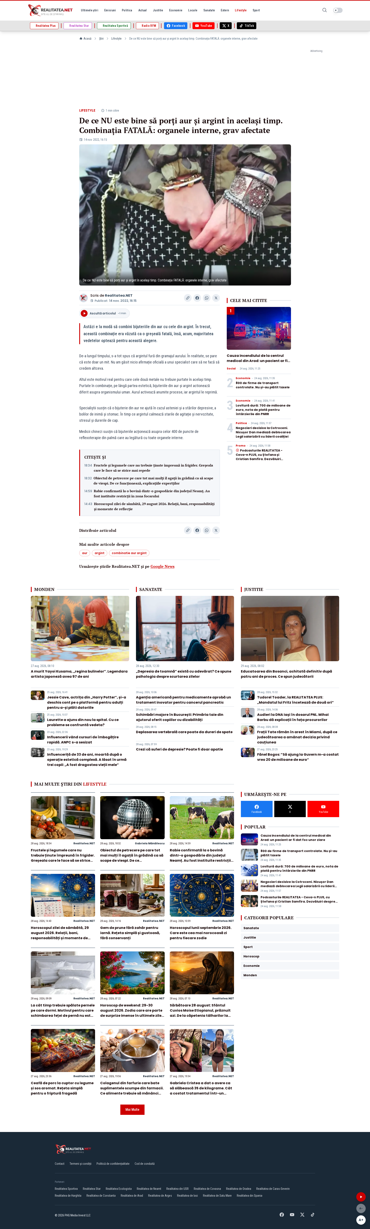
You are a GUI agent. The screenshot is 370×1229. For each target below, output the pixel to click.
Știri (101, 38)
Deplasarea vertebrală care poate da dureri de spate (184, 732)
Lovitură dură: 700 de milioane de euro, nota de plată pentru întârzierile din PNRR (263, 409)
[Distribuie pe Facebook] (197, 298)
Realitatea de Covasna (207, 1188)
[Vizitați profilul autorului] (83, 298)
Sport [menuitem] (256, 10)
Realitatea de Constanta (101, 1195)
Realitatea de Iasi (187, 1195)
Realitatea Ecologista (119, 1188)
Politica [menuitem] (127, 10)
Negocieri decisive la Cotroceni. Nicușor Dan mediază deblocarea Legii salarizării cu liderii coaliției (263, 432)
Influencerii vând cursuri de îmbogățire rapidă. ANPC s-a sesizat (83, 740)
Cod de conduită (145, 1163)
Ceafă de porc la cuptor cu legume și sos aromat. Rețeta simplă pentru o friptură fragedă (62, 1088)
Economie (243, 378)
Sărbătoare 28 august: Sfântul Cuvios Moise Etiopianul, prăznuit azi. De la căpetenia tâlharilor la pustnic (200, 1013)
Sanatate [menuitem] (209, 10)
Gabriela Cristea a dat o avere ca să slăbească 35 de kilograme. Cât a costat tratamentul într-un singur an (201, 1091)
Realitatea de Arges (160, 1195)
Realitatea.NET (119, 295)
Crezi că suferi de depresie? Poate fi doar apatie (179, 749)
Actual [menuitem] (142, 10)
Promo (241, 445)
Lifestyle (116, 38)
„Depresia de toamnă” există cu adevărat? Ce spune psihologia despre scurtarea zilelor (183, 674)
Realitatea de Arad (132, 1195)
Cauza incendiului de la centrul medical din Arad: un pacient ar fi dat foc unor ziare (257, 360)
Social (231, 368)
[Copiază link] (188, 298)
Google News (163, 566)
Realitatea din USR (177, 1188)
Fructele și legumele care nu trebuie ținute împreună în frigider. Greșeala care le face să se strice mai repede (153, 468)
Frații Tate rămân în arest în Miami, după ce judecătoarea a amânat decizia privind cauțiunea (297, 737)
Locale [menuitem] (192, 10)
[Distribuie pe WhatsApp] (206, 298)
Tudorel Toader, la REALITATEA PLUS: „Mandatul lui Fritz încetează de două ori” (295, 700)
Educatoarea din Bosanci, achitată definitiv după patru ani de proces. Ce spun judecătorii (286, 674)
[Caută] (324, 10)
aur (84, 553)
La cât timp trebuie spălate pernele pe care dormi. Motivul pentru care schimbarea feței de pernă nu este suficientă (63, 1013)
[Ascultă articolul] (361, 1197)
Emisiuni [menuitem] (110, 10)
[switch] (338, 10)
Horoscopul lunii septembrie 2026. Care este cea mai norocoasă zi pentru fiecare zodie (200, 932)
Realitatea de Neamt (149, 1188)
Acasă (87, 38)
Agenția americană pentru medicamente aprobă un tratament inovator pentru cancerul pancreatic (183, 700)
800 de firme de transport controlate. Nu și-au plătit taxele (263, 385)
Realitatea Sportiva (66, 1188)
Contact (59, 1163)
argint (99, 553)
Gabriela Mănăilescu (150, 843)
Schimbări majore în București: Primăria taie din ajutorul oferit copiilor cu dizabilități (179, 717)
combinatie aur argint (129, 553)
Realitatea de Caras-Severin (273, 1188)
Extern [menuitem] (225, 10)
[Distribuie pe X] (216, 298)
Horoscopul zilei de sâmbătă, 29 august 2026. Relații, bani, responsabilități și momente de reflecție (154, 506)
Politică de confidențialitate (113, 1163)
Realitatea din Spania (249, 1195)
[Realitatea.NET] (50, 10)
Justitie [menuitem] (158, 10)
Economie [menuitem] (175, 10)
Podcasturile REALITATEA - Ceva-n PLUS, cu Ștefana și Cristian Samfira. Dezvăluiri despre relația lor (259, 456)
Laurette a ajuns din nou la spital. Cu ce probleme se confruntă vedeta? (83, 722)
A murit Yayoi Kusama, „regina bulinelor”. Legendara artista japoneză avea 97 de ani (79, 674)
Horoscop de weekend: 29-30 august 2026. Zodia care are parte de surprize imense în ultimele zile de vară (131, 1013)
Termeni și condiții (80, 1163)
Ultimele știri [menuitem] (89, 10)
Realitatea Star (92, 1188)
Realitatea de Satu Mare (217, 1195)
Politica (241, 423)
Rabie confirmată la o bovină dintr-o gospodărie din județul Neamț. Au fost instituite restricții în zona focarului (152, 493)
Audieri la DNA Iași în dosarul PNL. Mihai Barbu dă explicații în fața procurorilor (293, 717)
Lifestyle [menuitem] (240, 10)
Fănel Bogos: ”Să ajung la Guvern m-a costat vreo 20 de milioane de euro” (298, 757)
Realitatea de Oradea (238, 1188)
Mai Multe (132, 1110)
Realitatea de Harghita (68, 1195)
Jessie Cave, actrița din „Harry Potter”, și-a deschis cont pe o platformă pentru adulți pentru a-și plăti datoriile (86, 702)
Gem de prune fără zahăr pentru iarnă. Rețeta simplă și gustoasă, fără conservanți (130, 932)
